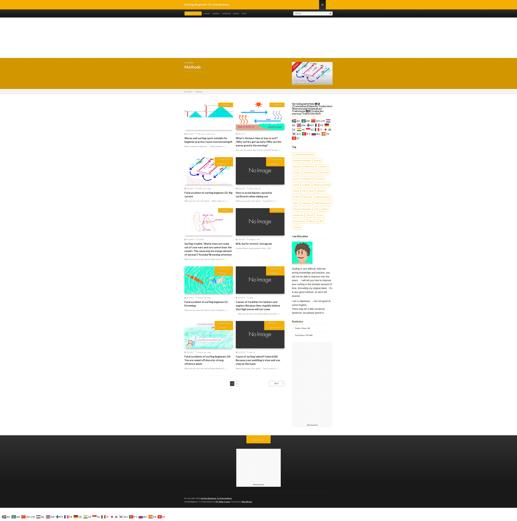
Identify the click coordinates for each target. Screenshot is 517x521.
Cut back (296, 173)
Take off (252, 352)
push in (236, 13)
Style (316, 209)
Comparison (322, 167)
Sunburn (325, 209)
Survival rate (298, 215)
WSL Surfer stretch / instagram (254, 243)
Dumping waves (310, 173)
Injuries (296, 185)
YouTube (201, 239)
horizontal (226, 13)
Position (296, 197)
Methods (226, 105)
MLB (304, 191)
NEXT (277, 383)
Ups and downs (299, 221)
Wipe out (257, 188)
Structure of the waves (302, 209)
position (216, 13)
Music (311, 191)
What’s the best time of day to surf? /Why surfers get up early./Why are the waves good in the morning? (258, 142)
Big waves (201, 134)
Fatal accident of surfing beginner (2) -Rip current (208, 194)
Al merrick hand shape (302, 160)
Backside (317, 160)
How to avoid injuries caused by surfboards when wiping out (254, 194)
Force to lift (324, 173)
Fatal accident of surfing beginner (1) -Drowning (206, 303)
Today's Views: (301, 328)
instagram (252, 239)
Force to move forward (302, 179)
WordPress (247, 502)
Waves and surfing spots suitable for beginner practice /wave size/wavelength (208, 140)
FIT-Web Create (223, 502)
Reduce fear (202, 188)
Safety (209, 188)
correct (207, 13)
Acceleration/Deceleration (303, 154)
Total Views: (300, 335)
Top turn (319, 215)
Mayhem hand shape (322, 185)
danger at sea (225, 159)
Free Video (319, 179)
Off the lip (321, 191)
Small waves (210, 134)
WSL (258, 239)
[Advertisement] (258, 38)
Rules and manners (323, 197)
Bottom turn (309, 167)
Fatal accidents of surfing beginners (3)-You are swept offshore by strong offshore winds (207, 360)
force (244, 13)
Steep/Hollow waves (323, 203)
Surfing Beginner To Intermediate (216, 498)
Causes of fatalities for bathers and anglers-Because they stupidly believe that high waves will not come (258, 305)
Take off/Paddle (275, 328)
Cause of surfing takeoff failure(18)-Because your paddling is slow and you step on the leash (258, 360)
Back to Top (259, 440)
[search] (331, 13)
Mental (296, 191)
